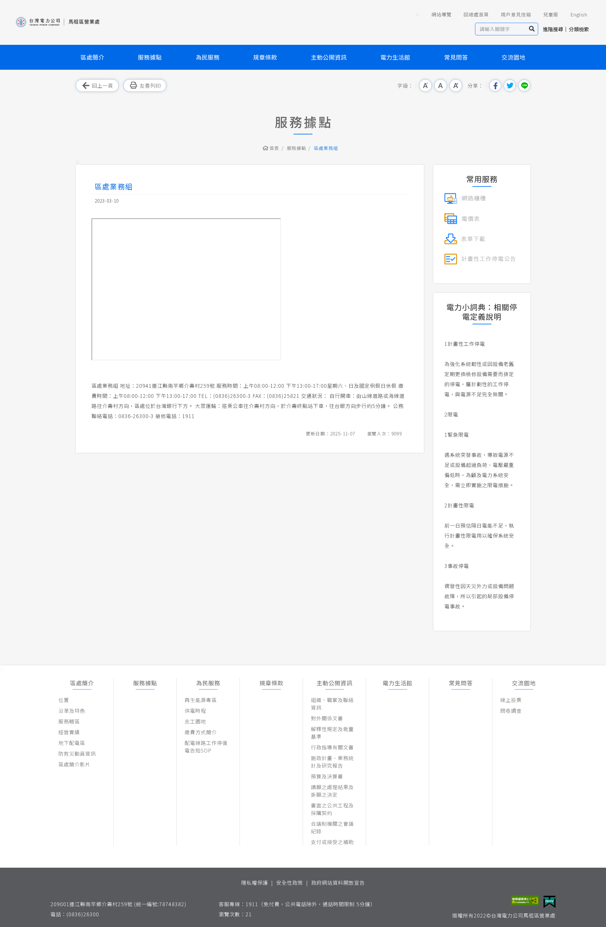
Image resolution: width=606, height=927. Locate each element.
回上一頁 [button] (102, 85)
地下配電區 (71, 743)
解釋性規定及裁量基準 (332, 732)
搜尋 (532, 29)
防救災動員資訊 (77, 753)
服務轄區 (69, 721)
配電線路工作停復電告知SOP (206, 746)
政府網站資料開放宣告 (338, 882)
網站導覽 (441, 14)
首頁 (274, 148)
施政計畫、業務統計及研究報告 (332, 761)
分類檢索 (579, 29)
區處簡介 (92, 57)
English (578, 14)
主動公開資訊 (329, 57)
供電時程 (195, 710)
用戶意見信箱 (516, 14)
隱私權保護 (254, 882)
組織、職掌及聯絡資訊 (332, 703)
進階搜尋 (553, 29)
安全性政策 (289, 882)
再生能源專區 (201, 700)
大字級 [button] (455, 85)
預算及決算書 (327, 776)
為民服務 (208, 57)
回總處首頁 (476, 14)
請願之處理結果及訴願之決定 (332, 790)
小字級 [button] (425, 85)
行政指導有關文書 (332, 747)
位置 (63, 700)
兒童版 (550, 14)
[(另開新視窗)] (465, 197)
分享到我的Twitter (510, 86)
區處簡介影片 (74, 764)
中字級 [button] (440, 85)
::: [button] (417, 13)
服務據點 (150, 57)
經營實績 (69, 732)
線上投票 (511, 700)
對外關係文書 (327, 718)
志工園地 (195, 721)
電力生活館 (395, 57)
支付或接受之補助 (332, 842)
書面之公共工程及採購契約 (332, 809)
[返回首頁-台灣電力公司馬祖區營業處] (57, 22)
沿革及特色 (71, 710)
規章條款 (265, 57)
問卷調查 (511, 710)
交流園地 (514, 57)
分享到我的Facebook (495, 86)
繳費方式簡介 (201, 732)
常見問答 (456, 57)
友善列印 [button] (150, 85)
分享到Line (524, 86)
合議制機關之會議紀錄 (332, 827)
